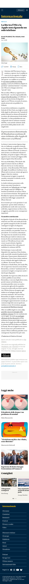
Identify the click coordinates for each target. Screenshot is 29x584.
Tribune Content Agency (18, 351)
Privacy (4, 21)
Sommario (5, 517)
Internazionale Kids (9, 564)
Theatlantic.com (6, 347)
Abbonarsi (21, 10)
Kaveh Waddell (6, 36)
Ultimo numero (7, 561)
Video (4, 527)
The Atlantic (16, 36)
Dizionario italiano (8, 533)
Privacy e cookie (7, 524)
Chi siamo (5, 511)
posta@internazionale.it (8, 366)
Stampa (14, 66)
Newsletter (6, 549)
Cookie (10, 580)
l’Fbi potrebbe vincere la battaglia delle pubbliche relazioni (13, 312)
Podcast (5, 554)
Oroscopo (5, 536)
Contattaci (6, 514)
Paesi (4, 543)
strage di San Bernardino (9, 97)
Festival (5, 521)
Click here (15, 347)
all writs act (15, 187)
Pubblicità (5, 539)
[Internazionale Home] (9, 506)
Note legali (5, 580)
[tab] (13, 498)
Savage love (6, 558)
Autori (4, 546)
